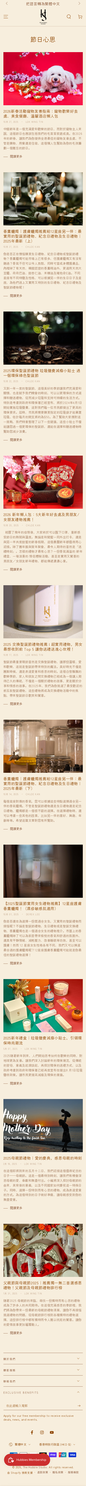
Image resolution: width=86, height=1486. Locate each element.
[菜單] (5, 16)
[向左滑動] (7, 3)
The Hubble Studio (35, 1467)
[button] (69, 16)
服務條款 (73, 1472)
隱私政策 (57, 1472)
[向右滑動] (79, 3)
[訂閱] (80, 1406)
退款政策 (42, 1472)
